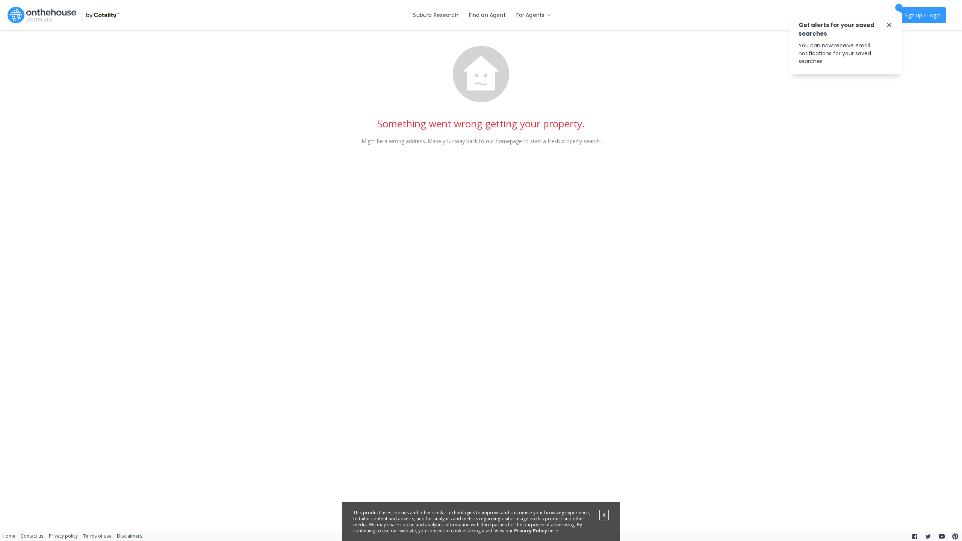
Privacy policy (63, 536)
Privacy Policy (530, 530)
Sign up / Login (923, 15)
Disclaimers (129, 536)
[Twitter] (928, 536)
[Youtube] (942, 536)
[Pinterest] (955, 536)
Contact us (32, 536)
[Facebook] (915, 536)
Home (9, 536)
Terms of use (97, 536)
